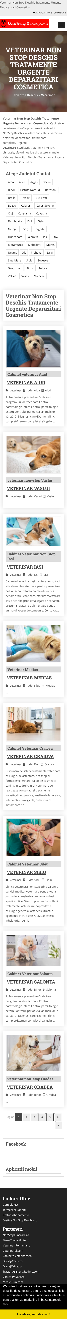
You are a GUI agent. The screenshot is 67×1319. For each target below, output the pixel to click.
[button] (61, 25)
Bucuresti (41, 198)
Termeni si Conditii (14, 1209)
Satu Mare (14, 260)
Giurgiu (12, 229)
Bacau (47, 182)
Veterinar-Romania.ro (16, 1245)
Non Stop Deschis (25, 95)
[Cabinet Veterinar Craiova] (33, 724)
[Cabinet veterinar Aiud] (33, 348)
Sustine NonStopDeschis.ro (20, 1220)
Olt (24, 252)
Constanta (24, 213)
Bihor (11, 190)
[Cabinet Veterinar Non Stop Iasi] (33, 532)
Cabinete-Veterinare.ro (17, 1255)
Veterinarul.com (13, 1250)
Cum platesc (10, 1204)
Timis (30, 268)
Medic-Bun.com (13, 1282)
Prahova (36, 252)
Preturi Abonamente (16, 1215)
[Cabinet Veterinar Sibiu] (33, 837)
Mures (50, 245)
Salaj (50, 252)
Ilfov (55, 237)
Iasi (45, 237)
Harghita (39, 229)
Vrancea (39, 276)
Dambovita (15, 221)
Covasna (41, 213)
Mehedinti (34, 245)
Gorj (25, 229)
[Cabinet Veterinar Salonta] (33, 950)
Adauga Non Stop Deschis (50, 12)
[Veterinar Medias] (33, 643)
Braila (11, 198)
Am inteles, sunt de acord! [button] (33, 1314)
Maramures (15, 245)
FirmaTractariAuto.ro (16, 1240)
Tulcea (43, 268)
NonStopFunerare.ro (16, 1235)
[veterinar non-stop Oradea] (33, 1053)
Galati (41, 221)
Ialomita (33, 237)
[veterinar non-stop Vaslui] (33, 454)
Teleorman (14, 268)
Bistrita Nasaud (30, 190)
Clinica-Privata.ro (14, 1276)
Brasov (25, 198)
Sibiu (29, 260)
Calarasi (26, 205)
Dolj (30, 221)
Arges (34, 182)
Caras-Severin (45, 205)
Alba (11, 182)
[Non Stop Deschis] (24, 23)
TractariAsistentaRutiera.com (21, 1271)
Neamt (12, 252)
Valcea (12, 276)
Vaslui (25, 276)
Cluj (10, 213)
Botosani (50, 190)
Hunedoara (15, 237)
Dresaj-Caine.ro (13, 1261)
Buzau (12, 205)
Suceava (43, 260)
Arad (22, 182)
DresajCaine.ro (12, 1266)
